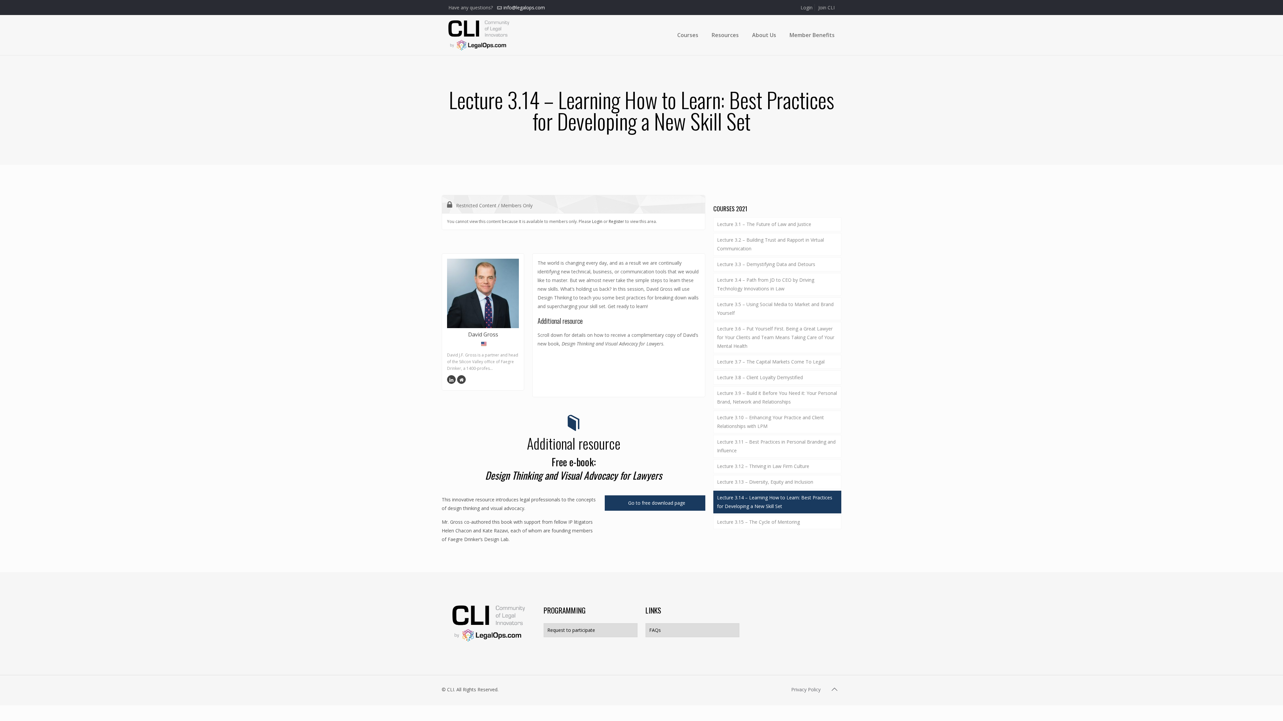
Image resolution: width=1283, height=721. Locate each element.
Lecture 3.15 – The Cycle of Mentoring (758, 522)
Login (807, 7)
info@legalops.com (524, 7)
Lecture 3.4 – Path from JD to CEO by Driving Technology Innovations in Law (765, 284)
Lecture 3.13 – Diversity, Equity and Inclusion (765, 482)
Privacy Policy (806, 689)
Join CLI (826, 7)
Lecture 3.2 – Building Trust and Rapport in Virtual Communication (770, 244)
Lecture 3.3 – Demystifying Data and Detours (766, 264)
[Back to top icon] (834, 689)
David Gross (483, 334)
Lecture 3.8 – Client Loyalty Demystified (760, 377)
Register (616, 221)
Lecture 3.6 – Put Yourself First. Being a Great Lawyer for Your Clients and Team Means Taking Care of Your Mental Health (775, 337)
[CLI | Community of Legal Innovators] (478, 35)
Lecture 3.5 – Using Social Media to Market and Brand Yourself (775, 308)
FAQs (655, 630)
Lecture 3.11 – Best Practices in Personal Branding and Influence (776, 446)
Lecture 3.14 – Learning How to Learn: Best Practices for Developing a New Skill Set (774, 501)
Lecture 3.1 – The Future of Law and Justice (764, 224)
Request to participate (571, 630)
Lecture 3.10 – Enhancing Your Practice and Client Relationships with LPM (770, 421)
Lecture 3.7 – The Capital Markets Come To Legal (771, 361)
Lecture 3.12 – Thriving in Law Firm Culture (763, 466)
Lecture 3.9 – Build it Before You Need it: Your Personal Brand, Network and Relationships (777, 397)
